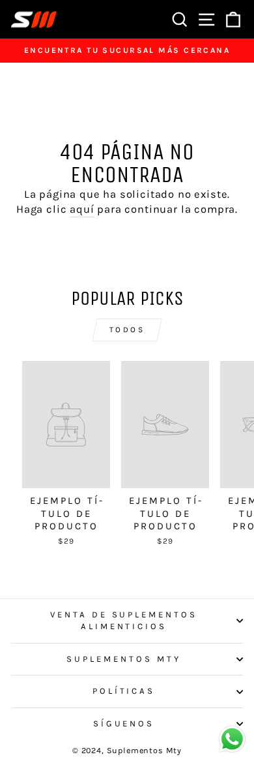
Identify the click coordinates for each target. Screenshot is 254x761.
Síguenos (124, 723)
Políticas (124, 691)
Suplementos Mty (123, 659)
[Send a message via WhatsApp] (232, 739)
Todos (127, 329)
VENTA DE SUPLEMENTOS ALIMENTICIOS (124, 621)
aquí (82, 209)
